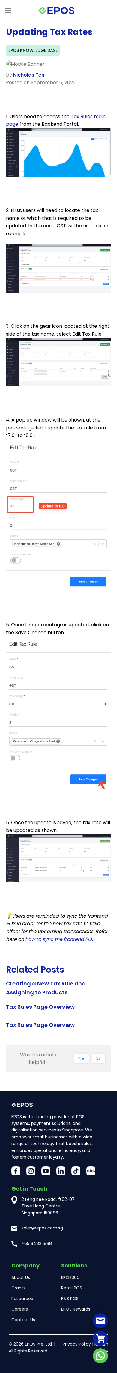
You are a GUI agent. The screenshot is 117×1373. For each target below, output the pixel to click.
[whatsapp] (100, 1355)
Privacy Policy (77, 1344)
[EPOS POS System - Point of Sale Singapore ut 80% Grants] (56, 11)
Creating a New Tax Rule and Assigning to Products (46, 988)
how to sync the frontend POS (59, 939)
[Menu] (8, 10)
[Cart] (100, 1338)
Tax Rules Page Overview (40, 1007)
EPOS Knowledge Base (33, 50)
